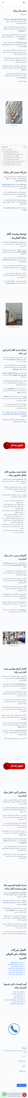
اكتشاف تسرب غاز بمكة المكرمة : (12, 156)
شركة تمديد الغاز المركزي (16, 966)
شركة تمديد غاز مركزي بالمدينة (15, 972)
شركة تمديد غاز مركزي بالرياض (15, 968)
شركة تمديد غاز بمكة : (7, 149)
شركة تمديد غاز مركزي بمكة (16, 974)
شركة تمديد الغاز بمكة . (17, 1001)
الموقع (23, 1066)
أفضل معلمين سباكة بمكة (16, 1003)
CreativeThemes (12, 1096)
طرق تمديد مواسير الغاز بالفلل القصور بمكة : (14, 154)
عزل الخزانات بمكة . (18, 997)
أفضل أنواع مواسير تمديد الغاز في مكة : (13, 157)
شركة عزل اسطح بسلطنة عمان (15, 964)
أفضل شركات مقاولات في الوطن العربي (12, 162)
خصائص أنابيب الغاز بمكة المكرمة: (12, 159)
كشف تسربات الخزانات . (17, 993)
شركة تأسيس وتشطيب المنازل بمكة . (13, 999)
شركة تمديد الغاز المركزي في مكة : (12, 152)
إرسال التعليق (21, 1085)
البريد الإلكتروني (21, 1061)
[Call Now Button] (24, 1095)
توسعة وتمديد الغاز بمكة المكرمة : (10, 151)
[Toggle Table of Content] (24, 147)
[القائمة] (3, 2)
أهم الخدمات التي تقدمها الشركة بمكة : (13, 164)
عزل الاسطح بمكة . (18, 995)
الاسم (24, 1056)
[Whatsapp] (4, 1094)
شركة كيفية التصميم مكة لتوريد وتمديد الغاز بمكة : (15, 161)
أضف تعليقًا (22, 1071)
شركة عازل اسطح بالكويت (16, 962)
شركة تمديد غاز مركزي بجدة (16, 970)
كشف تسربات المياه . (18, 991)
